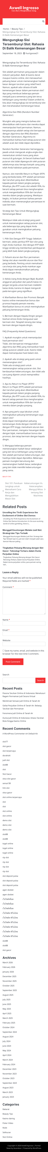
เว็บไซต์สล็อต (8, 899)
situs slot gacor (9, 778)
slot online (7, 811)
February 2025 (9, 1022)
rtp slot (6, 857)
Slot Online (7, 1137)
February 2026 (9, 967)
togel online (8, 843)
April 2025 (7, 1013)
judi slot (6, 760)
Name (6, 619)
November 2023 (10, 1073)
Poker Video (8, 1123)
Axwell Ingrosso (24, 7)
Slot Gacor (7, 774)
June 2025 (7, 1004)
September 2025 (10, 990)
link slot (6, 788)
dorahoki (6, 755)
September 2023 (10, 1083)
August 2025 (8, 995)
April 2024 (7, 1055)
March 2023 (8, 1092)
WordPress (37, 1148)
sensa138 (7, 783)
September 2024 (10, 1032)
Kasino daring (9, 1118)
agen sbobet (8, 890)
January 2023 (8, 1096)
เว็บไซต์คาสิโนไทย (10, 913)
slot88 (5, 764)
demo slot (7, 820)
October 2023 (8, 1078)
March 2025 (8, 1018)
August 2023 (8, 1087)
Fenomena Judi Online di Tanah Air (18, 713)
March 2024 (8, 1059)
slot (4, 769)
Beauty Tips (7, 477)
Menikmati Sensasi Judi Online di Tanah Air (21, 701)
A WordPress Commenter (14, 733)
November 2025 (10, 981)
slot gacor (7, 746)
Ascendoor (17, 1148)
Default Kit (33, 733)
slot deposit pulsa (10, 876)
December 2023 (9, 1069)
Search (6, 674)
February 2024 (9, 1064)
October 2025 (8, 985)
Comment (8, 587)
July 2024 (6, 1041)
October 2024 (8, 1027)
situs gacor (7, 792)
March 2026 (8, 962)
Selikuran (7, 1132)
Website (6, 640)
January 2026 (8, 971)
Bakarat (6, 1109)
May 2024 (7, 1050)
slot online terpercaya (12, 797)
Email (6, 630)
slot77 (5, 741)
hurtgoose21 (32, 53)
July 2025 (6, 999)
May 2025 (7, 1008)
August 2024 (8, 1036)
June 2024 (7, 1046)
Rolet (5, 1127)
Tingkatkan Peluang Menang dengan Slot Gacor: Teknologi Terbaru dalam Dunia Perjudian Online (23, 551)
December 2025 (9, 976)
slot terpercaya (9, 751)
